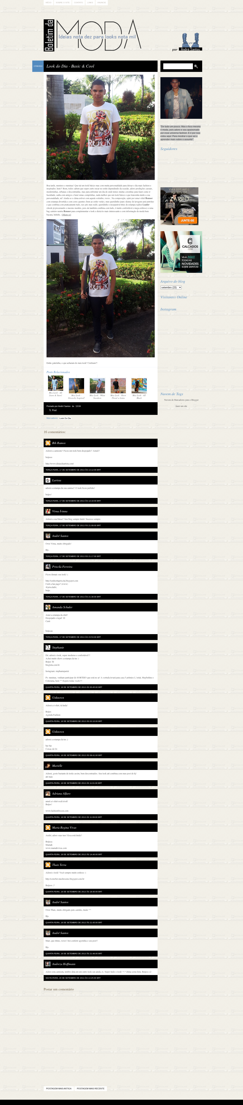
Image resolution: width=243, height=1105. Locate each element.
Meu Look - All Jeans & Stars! (55, 394)
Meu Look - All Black (139, 396)
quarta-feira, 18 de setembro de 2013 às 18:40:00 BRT (74, 892)
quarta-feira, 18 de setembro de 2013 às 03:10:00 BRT (74, 721)
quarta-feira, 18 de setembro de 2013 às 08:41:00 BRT (74, 755)
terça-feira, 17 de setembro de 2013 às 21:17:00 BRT (73, 556)
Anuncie (101, 3)
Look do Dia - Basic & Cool (70, 66)
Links (90, 3)
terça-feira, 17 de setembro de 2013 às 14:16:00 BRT (73, 501)
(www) (64, 583)
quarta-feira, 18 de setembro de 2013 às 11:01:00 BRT (74, 783)
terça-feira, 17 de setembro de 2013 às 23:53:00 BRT (73, 637)
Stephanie (58, 647)
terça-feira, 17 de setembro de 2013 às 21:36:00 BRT (73, 597)
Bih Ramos (58, 443)
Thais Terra (59, 865)
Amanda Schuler (62, 607)
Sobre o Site (63, 3)
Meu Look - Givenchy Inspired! (76, 396)
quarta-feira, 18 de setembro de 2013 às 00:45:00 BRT (74, 687)
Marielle (57, 766)
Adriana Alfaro (61, 793)
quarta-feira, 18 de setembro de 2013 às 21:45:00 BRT (74, 922)
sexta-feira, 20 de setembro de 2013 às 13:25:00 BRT (73, 978)
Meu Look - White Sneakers (97, 396)
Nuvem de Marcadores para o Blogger (181, 399)
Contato (78, 3)
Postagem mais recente (90, 1088)
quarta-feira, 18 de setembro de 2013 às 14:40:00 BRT (74, 854)
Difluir (131, 1102)
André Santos (60, 536)
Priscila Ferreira (62, 566)
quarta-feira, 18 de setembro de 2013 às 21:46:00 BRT (74, 954)
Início (48, 3)
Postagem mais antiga (58, 1088)
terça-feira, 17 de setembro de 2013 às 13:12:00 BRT (73, 470)
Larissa (56, 480)
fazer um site (181, 405)
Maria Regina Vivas (64, 827)
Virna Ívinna (59, 511)
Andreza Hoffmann (63, 964)
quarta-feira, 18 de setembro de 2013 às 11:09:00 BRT (74, 817)
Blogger (111, 1102)
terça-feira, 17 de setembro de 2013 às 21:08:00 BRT (73, 525)
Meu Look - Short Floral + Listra (118, 396)
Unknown (58, 697)
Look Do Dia (65, 418)
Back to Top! (144, 1102)
